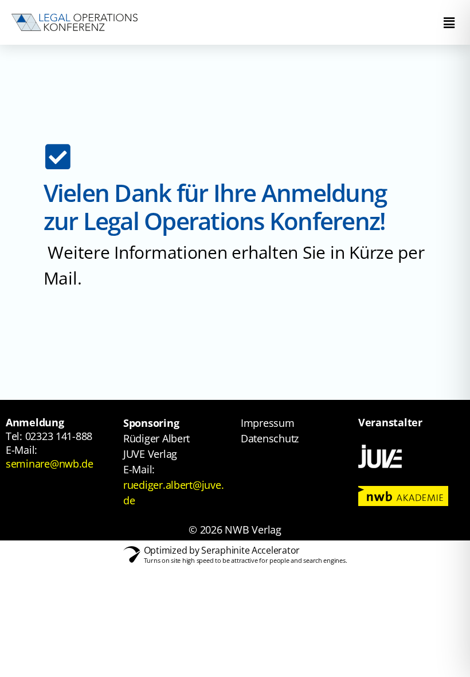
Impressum (268, 423)
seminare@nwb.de (49, 463)
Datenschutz (270, 438)
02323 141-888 (59, 436)
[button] (449, 22)
